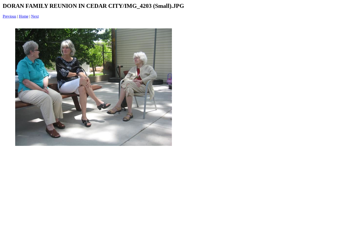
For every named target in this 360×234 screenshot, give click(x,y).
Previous (9, 16)
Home (23, 16)
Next (35, 16)
